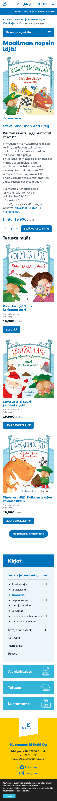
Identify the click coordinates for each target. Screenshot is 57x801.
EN (45, 4)
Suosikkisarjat (19, 584)
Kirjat (15, 561)
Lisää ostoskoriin (35, 228)
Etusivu (7, 19)
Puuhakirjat (15, 645)
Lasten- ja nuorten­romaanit (28, 616)
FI (39, 4)
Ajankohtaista (20, 671)
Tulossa (12, 653)
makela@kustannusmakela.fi (28, 759)
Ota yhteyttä (25, 4)
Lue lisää (11, 329)
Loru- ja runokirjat (22, 605)
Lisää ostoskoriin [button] (16, 425)
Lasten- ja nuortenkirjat (30, 19)
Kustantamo (19, 703)
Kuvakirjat (9, 23)
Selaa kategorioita (18, 32)
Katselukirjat (19, 589)
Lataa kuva (14, 118)
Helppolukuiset (20, 600)
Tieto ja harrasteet (19, 630)
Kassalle (50, 11)
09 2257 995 (31, 755)
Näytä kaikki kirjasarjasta (28, 533)
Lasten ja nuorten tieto (25, 621)
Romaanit (14, 638)
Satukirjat (17, 610)
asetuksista (23, 790)
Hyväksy (9, 796)
